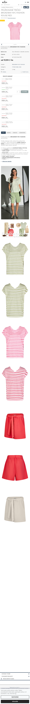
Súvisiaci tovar (6, 674)
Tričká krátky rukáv (16, 67)
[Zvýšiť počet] (20, 91)
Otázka (4, 72)
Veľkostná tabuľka (6, 161)
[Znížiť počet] (20, 92)
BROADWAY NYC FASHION (18, 64)
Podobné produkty (7, 676)
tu (15, 693)
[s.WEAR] (4, 2)
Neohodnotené (12, 18)
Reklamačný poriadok (14, 687)
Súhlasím (15, 701)
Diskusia (15, 132)
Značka (9, 132)
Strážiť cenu (25, 72)
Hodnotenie (22, 132)
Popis (3, 132)
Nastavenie (15, 697)
